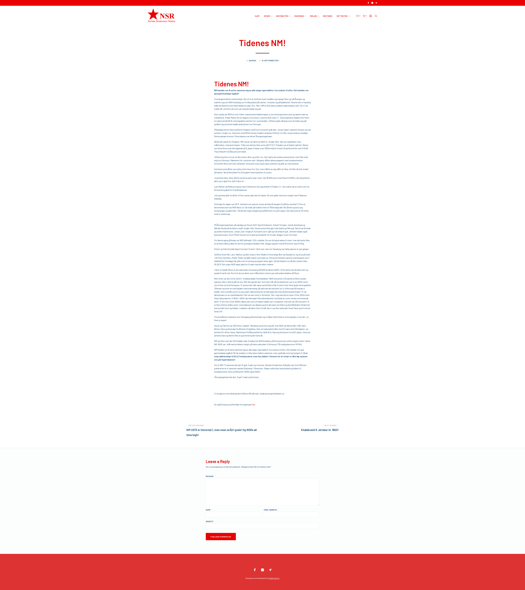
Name (209, 510)
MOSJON (313, 16)
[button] (358, 16)
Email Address (271, 510)
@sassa (252, 60)
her (253, 404)
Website (209, 521)
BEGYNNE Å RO (282, 16)
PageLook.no (273, 578)
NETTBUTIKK (342, 16)
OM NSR (267, 16)
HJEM (257, 16)
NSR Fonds (327, 16)
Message (210, 476)
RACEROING (299, 16)
